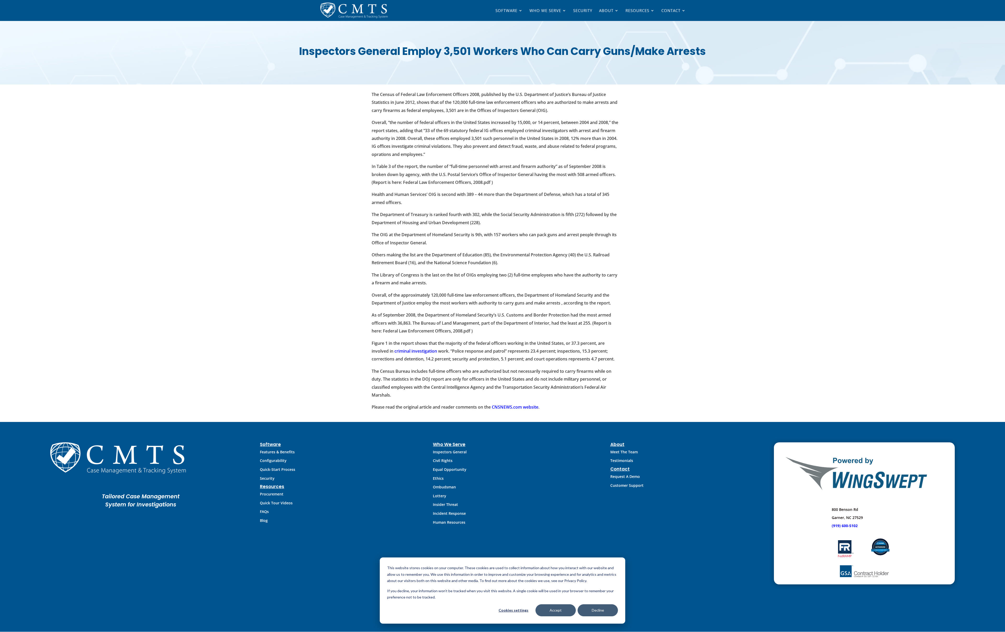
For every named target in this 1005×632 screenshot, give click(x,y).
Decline (598, 610)
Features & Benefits (277, 451)
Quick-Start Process (277, 469)
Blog (264, 520)
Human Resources (449, 522)
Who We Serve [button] (545, 11)
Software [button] (506, 11)
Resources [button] (637, 11)
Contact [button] (670, 11)
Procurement (271, 494)
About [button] (606, 11)
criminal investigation (415, 351)
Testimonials (621, 460)
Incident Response (449, 513)
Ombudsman (444, 486)
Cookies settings (513, 610)
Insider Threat (445, 504)
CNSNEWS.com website (515, 407)
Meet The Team (624, 451)
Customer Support (627, 485)
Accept (556, 610)
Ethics (438, 478)
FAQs (264, 511)
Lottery (439, 495)
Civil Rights (443, 460)
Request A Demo (625, 476)
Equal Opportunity (449, 469)
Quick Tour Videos (276, 502)
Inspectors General (450, 451)
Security (582, 11)
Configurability (273, 460)
